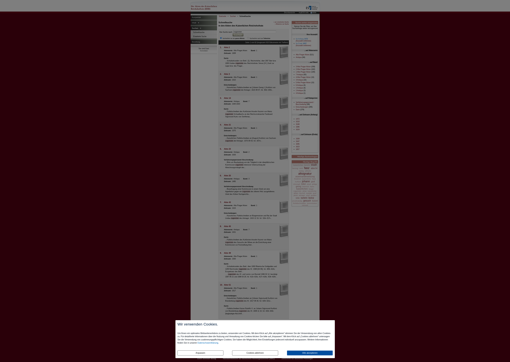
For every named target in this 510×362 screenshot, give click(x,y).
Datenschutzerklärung (207, 343)
